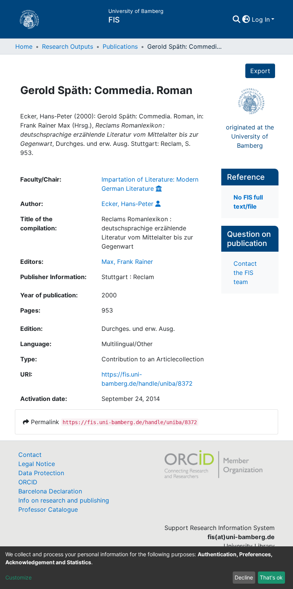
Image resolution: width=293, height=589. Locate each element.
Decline (244, 577)
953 (107, 310)
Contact (30, 454)
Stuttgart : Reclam (127, 277)
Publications (120, 46)
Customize (18, 577)
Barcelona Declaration (50, 491)
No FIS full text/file (248, 201)
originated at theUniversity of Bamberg (250, 136)
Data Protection (41, 473)
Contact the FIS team (245, 273)
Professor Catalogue (48, 509)
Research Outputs (67, 46)
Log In (261, 19)
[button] (246, 19)
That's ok (271, 577)
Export (260, 71)
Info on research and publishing (63, 500)
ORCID (27, 482)
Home (23, 46)
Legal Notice (36, 464)
